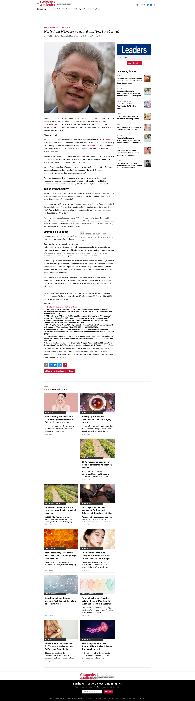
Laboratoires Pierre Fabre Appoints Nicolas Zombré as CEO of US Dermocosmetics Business (129, 165)
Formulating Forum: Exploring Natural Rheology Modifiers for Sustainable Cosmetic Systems (96, 601)
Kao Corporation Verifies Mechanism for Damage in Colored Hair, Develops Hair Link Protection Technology (97, 510)
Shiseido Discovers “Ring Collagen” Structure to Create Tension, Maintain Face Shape (95, 556)
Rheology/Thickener (89, 594)
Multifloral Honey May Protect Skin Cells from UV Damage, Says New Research (60, 556)
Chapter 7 (109, 140)
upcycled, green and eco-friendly (90, 118)
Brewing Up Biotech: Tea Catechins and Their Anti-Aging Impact (96, 419)
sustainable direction (52, 124)
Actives (119, 113)
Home (46, 27)
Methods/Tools (64, 27)
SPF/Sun (119, 76)
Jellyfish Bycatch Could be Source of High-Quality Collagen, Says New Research (97, 646)
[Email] (46, 365)
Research (53, 27)
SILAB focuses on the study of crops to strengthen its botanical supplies (97, 465)
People (119, 160)
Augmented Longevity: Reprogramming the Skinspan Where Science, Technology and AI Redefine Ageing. (129, 93)
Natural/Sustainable (52, 503)
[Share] (51, 365)
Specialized (49, 412)
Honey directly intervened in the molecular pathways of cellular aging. (60, 563)
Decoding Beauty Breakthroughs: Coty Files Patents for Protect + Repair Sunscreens (129, 81)
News (118, 124)
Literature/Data (87, 412)
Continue (108, 691)
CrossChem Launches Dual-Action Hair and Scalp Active (128, 118)
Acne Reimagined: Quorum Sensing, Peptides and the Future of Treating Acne (60, 601)
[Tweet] (60, 365)
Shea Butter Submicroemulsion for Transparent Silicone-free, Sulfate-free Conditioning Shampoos (59, 646)
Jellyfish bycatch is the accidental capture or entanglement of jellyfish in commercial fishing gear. (97, 655)
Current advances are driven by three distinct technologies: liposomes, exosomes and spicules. (60, 428)
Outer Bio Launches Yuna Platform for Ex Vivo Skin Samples (126, 106)
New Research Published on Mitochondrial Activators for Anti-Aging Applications (128, 153)
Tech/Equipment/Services (124, 101)
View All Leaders (134, 63)
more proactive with (93, 145)
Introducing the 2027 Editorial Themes (129, 128)
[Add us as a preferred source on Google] (65, 365)
